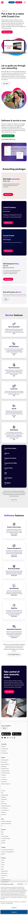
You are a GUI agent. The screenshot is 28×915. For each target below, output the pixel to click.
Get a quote (11, 2)
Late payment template (5, 838)
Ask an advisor (4, 762)
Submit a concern (4, 882)
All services (3, 814)
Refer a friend (4, 803)
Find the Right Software (14, 654)
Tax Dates (3, 840)
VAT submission (4, 808)
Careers (3, 862)
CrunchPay (3, 775)
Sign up (4, 728)
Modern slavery (4, 873)
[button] (25, 2)
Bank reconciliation (5, 764)
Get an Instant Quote (8, 136)
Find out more (14, 499)
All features (3, 812)
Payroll (2, 801)
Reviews (3, 854)
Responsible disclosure (5, 879)
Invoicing (3, 790)
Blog (2, 832)
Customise (14, 907)
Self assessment (4, 753)
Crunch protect (4, 779)
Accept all (14, 912)
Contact (2, 864)
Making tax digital (4, 795)
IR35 (2, 792)
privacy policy (10, 903)
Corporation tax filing (5, 773)
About (2, 860)
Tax (2, 825)
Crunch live (3, 777)
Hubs (2, 834)
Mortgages (3, 797)
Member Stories (4, 871)
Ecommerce (3, 750)
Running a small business (6, 821)
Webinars (3, 842)
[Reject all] (26, 884)
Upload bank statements (6, 805)
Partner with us (4, 875)
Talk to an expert (7, 32)
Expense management (5, 783)
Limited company (4, 748)
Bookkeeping (3, 766)
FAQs (2, 866)
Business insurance (5, 768)
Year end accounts (5, 810)
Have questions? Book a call (8, 139)
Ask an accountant (5, 760)
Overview (21, 884)
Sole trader (3, 746)
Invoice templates (4, 836)
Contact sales (18, 2)
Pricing (2, 877)
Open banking (4, 799)
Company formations (5, 770)
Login (2, 869)
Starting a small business (6, 823)
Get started (9, 692)
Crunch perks (4, 781)
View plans (5, 83)
